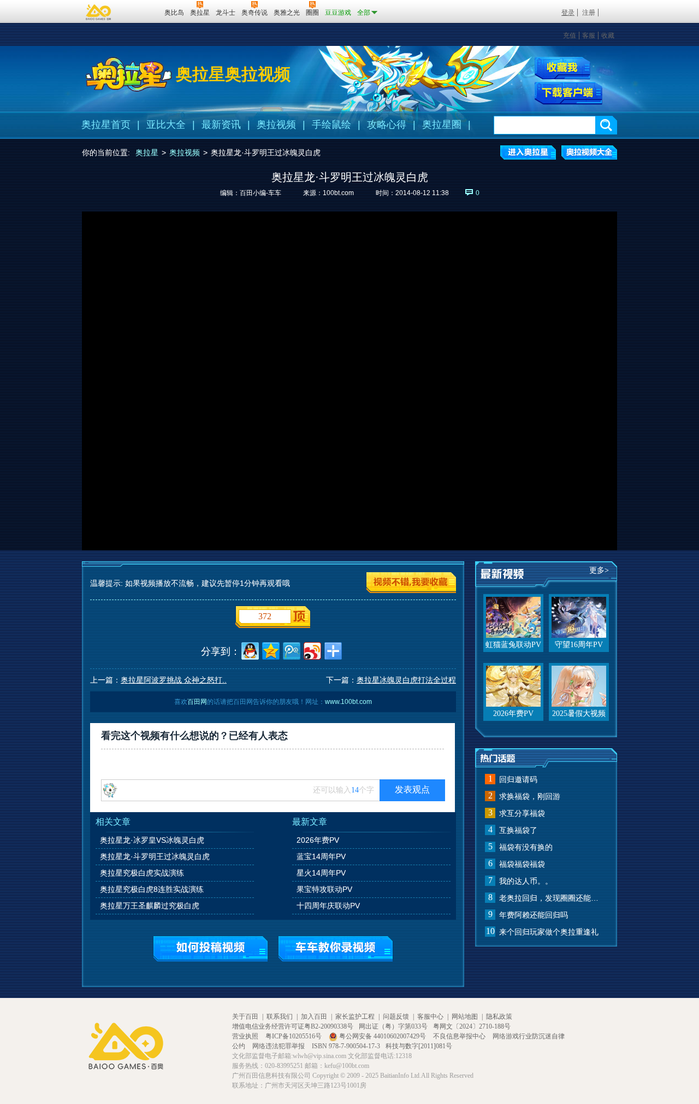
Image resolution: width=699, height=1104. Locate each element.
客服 (588, 35)
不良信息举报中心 (460, 1036)
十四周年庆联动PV (328, 905)
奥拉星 (146, 152)
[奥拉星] (129, 74)
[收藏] (562, 68)
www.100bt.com (348, 702)
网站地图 (465, 1016)
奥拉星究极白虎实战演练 (142, 872)
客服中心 (430, 1016)
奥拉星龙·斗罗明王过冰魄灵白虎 (155, 856)
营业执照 (246, 1036)
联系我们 (279, 1016)
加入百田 (314, 1016)
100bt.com (338, 193)
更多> (599, 570)
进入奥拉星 (528, 152)
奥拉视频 (276, 124)
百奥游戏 (99, 12)
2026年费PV (318, 840)
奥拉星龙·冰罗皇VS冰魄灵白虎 (152, 840)
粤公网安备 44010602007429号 (382, 1036)
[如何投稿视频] (210, 948)
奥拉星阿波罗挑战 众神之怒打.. (174, 680)
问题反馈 (396, 1016)
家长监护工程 (355, 1016)
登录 (567, 12)
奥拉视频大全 (589, 152)
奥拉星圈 (441, 124)
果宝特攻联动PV (324, 889)
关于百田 (245, 1016)
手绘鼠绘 (331, 124)
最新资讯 (221, 124)
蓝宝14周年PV (321, 856)
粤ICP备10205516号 (294, 1036)
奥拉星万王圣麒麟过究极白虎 (149, 905)
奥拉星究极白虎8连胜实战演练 (152, 889)
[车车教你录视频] (336, 948)
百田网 (140, 11)
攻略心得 (386, 124)
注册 (588, 12)
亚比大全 (166, 124)
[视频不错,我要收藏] (411, 583)
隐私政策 (499, 1016)
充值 (569, 35)
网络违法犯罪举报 (279, 1046)
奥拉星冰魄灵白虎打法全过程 (406, 680)
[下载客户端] (568, 93)
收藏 (607, 35)
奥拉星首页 (106, 124)
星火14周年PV (321, 872)
